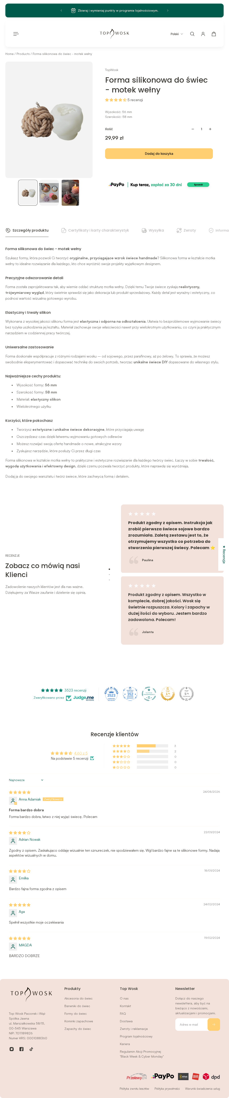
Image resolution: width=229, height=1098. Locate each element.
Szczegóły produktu (31, 230)
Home (10, 54)
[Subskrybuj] (214, 1024)
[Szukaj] (192, 34)
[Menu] (15, 34)
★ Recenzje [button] (224, 554)
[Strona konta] (203, 34)
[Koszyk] (213, 34)
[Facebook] (21, 1049)
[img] (19, 792)
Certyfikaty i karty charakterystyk (98, 230)
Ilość (109, 129)
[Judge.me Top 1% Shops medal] (168, 694)
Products (24, 54)
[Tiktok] (31, 1049)
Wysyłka (156, 230)
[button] (116, 100)
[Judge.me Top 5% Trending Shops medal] (186, 694)
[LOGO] (114, 34)
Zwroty (190, 230)
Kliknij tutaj (144, 10)
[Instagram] (12, 1049)
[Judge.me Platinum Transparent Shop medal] (149, 694)
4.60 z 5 (81, 753)
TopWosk (111, 70)
